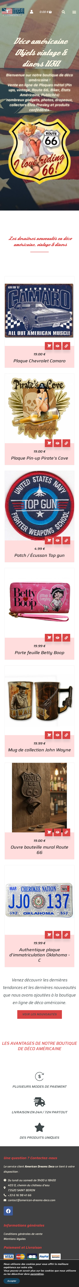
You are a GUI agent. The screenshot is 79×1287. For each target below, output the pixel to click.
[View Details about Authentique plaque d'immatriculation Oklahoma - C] (66, 935)
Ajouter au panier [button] (49, 346)
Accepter (11, 1280)
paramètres (37, 1274)
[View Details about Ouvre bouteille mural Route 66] (66, 832)
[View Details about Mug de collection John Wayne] (66, 735)
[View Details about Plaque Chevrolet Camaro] (66, 346)
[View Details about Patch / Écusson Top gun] (66, 540)
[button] (74, 12)
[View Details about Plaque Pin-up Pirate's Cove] (66, 443)
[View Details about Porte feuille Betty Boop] (66, 638)
